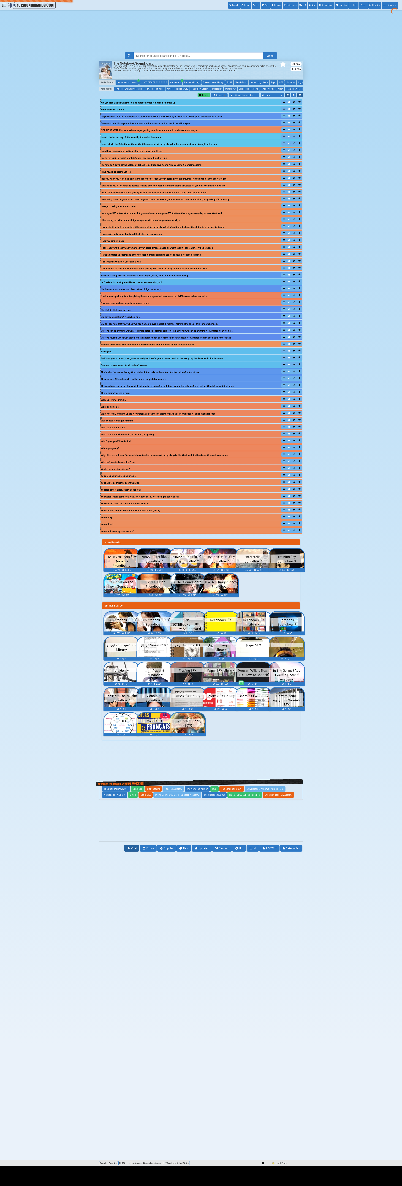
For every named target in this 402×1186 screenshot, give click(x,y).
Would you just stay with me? (115, 469)
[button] (283, 64)
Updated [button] (203, 848)
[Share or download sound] (284, 102)
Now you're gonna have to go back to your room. (125, 303)
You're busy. (107, 517)
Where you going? (110, 448)
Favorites (343, 5)
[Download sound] (289, 102)
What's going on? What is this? (116, 441)
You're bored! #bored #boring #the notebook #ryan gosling (130, 510)
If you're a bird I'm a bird (112, 241)
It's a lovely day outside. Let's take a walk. (121, 261)
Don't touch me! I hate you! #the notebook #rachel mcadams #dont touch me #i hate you (145, 123)
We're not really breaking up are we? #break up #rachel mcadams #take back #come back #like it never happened (158, 413)
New (313, 5)
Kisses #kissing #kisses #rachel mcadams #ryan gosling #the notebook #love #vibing (144, 275)
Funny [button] (150, 848)
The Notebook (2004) (128, 82)
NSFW (270, 848)
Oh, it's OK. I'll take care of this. (116, 310)
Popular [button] (168, 848)
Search (235, 5)
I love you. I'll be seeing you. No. (116, 171)
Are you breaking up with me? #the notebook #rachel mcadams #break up (138, 102)
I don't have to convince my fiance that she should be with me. (132, 151)
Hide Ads (376, 5)
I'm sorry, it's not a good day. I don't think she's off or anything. (131, 234)
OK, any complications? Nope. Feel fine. (120, 317)
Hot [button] (241, 848)
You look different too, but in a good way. (121, 489)
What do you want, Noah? (113, 427)
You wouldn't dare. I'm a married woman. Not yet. (125, 503)
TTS (304, 5)
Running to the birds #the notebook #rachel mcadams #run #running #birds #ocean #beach (147, 344)
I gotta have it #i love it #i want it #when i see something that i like (134, 158)
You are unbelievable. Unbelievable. (118, 476)
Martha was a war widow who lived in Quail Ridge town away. (131, 289)
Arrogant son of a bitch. (112, 109)
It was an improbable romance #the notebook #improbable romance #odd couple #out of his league (151, 254)
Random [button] (224, 848)
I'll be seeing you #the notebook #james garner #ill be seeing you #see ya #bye (140, 220)
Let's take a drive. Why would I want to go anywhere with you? (131, 282)
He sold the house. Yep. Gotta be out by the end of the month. (131, 137)
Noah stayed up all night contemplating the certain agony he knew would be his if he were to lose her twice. (154, 296)
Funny (247, 5)
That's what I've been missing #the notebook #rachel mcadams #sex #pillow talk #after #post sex (150, 372)
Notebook (176, 82)
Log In (390, 5)
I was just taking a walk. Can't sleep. (119, 206)
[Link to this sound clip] (294, 102)
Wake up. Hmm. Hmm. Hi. (113, 400)
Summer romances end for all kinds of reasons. (124, 365)
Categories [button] (293, 848)
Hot (257, 5)
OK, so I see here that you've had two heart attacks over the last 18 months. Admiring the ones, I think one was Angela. (159, 323)
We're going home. (110, 406)
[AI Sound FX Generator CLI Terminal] (129, 1163)
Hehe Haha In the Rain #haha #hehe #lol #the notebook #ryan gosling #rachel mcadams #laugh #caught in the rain (159, 144)
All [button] (254, 848)
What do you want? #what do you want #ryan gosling (127, 434)
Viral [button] (134, 848)
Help (355, 5)
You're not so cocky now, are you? (117, 531)
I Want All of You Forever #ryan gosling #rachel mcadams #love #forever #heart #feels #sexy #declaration (154, 192)
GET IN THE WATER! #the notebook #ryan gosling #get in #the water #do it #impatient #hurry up (149, 130)
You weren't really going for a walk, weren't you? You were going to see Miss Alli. (140, 496)
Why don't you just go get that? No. (118, 462)
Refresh (222, 95)
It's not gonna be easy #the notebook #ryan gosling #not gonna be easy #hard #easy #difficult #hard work (154, 268)
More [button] (363, 5)
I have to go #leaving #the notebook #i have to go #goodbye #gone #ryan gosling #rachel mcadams (151, 165)
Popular (277, 5)
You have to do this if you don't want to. (120, 482)
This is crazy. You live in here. (115, 393)
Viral (266, 5)
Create (327, 5)
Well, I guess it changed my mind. (117, 420)
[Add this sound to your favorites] (299, 102)
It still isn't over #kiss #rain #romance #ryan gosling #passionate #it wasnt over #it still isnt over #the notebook (157, 247)
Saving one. (107, 351)
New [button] (186, 848)
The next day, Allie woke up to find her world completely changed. (133, 379)
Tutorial (205, 95)
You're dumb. (107, 524)
